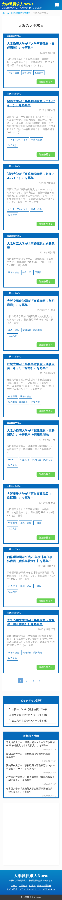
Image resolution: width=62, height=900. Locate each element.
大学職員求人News (17, 4)
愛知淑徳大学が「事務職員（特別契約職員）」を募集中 (30, 755)
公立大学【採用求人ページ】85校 (29, 720)
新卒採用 (26, 72)
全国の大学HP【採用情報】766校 (29, 709)
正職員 (38, 272)
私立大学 (39, 72)
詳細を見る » (46, 81)
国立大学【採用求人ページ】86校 (29, 715)
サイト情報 (12, 889)
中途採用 (12, 396)
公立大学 (26, 272)
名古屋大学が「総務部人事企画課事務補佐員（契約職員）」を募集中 (29, 790)
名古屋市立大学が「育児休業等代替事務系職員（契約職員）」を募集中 (30, 778)
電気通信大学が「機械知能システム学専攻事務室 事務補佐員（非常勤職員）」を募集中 (30, 744)
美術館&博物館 (44, 885)
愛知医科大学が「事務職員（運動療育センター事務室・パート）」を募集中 (30, 767)
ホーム (5, 13)
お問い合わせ (48, 889)
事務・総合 (13, 72)
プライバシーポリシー (30, 889)
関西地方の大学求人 (21, 13)
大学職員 (23, 885)
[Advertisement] (31, 834)
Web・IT (12, 459)
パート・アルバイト (18, 139)
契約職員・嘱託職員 (32, 330)
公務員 (32, 885)
